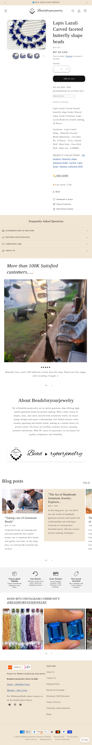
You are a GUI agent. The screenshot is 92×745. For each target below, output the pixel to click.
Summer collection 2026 (71, 166)
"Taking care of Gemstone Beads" (21, 519)
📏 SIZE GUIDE (60, 175)
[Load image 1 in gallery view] (16, 56)
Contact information (62, 739)
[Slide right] (43, 56)
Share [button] (57, 192)
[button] (6, 11)
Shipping (68, 56)
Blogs (48, 714)
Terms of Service (53, 702)
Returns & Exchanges (55, 690)
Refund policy (59, 737)
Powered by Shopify (43, 737)
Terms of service (31, 739)
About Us (50, 672)
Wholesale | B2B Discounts (57, 696)
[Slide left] (9, 56)
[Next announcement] (87, 2)
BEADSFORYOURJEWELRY (28, 602)
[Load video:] (46, 454)
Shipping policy (46, 739)
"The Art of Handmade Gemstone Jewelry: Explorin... (62, 498)
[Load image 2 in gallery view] (23, 56)
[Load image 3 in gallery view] (30, 56)
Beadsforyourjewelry (28, 737)
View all (86, 483)
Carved (72, 163)
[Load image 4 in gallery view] (37, 56)
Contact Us (51, 678)
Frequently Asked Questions (58, 708)
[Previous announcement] (5, 2)
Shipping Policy (53, 684)
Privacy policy (72, 737)
